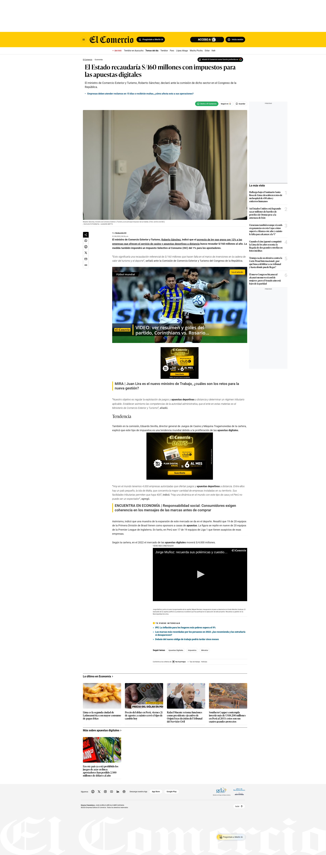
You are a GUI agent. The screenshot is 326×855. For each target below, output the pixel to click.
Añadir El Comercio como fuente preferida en (220, 59)
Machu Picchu (196, 50)
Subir (237, 806)
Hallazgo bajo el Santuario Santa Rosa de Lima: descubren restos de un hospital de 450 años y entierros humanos (265, 196)
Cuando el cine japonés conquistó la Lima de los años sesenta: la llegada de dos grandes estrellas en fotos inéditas (265, 246)
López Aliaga (182, 50)
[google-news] (124, 791)
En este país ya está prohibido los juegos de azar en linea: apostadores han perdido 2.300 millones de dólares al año (100, 771)
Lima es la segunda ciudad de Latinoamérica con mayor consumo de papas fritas (102, 715)
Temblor (164, 50)
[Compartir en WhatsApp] (86, 241)
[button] (200, 574)
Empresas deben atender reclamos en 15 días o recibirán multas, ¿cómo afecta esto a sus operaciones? (140, 93)
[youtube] (111, 791)
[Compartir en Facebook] (86, 247)
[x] (99, 791)
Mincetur (204, 650)
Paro (172, 50)
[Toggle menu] (83, 39)
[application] (200, 574)
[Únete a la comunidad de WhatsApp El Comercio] (206, 103)
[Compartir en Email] (86, 259)
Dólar (207, 50)
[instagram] (105, 791)
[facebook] (92, 791)
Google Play (171, 792)
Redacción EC (120, 233)
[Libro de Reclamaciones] (239, 791)
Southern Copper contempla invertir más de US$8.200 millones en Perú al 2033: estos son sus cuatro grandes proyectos (227, 717)
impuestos (192, 650)
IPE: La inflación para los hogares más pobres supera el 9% (185, 627)
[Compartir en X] (86, 253)
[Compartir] (86, 235)
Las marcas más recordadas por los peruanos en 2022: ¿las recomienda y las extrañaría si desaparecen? (200, 633)
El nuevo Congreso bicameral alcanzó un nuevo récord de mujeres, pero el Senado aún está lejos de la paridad (265, 279)
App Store (156, 792)
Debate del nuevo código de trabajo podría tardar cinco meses (187, 639)
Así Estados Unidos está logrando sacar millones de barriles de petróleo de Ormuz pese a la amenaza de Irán (265, 213)
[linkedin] (117, 791)
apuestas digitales (175, 650)
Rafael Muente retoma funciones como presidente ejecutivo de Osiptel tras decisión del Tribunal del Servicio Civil (184, 717)
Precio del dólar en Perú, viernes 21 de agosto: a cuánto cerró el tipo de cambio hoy (144, 715)
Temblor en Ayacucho (134, 50)
